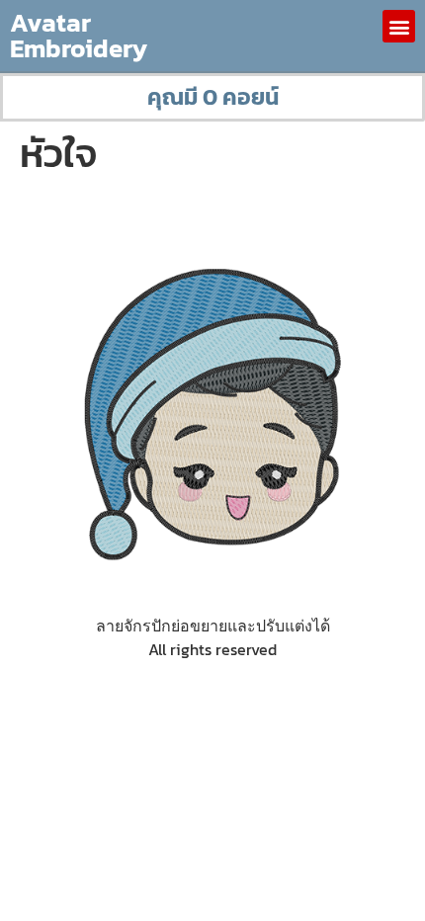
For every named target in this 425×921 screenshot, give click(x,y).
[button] (398, 26)
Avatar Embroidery (78, 35)
